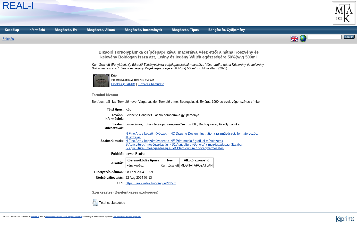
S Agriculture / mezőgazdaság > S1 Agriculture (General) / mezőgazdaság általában (184, 144)
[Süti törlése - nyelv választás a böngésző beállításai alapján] (303, 36)
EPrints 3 (35, 216)
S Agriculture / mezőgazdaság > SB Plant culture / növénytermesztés (175, 148)
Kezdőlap (12, 30)
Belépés (8, 39)
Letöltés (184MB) (123, 84)
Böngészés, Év (66, 30)
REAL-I (18, 5)
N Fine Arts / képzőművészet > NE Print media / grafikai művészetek (174, 141)
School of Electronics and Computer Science (63, 216)
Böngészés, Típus (185, 30)
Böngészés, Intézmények (143, 30)
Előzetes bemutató (151, 84)
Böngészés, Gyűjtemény (226, 30)
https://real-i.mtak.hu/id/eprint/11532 (151, 183)
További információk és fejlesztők (127, 216)
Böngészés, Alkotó (101, 30)
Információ (37, 30)
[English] (294, 36)
